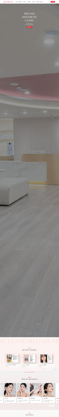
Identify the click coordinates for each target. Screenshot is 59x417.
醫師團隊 (38, 1)
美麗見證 (33, 1)
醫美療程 (20, 1)
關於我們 (17, 1)
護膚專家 (29, 1)
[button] (50, 406)
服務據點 (41, 1)
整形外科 (24, 1)
